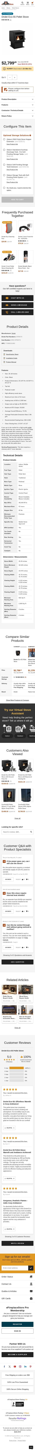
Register (17, 1324)
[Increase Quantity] (14, 77)
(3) (10, 20)
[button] (17, 305)
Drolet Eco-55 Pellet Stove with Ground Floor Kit (8, 777)
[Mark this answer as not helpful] (26, 879)
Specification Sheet (12, 354)
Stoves (8, 8)
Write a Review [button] (17, 1243)
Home (3, 8)
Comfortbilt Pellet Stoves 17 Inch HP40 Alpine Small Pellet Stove (8, 806)
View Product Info (12, 144)
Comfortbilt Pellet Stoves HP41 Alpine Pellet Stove (24, 806)
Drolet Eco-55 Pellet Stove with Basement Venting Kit (25, 777)
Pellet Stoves (15, 8)
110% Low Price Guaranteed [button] (17, 1382)
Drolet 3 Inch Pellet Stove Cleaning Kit (8, 267)
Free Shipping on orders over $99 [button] (17, 1375)
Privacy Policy (22, 1440)
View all (18, 818)
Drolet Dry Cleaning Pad (8, 237)
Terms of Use (12, 1440)
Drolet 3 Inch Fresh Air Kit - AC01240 (25, 237)
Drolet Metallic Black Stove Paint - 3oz (25, 267)
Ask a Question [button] (17, 962)
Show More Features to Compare (17, 700)
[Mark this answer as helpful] (22, 879)
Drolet (14, 333)
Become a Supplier (17, 1354)
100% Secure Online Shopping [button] (18, 1389)
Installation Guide (11, 358)
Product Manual (11, 362)
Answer (8, 879)
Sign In (17, 1331)
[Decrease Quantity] (9, 77)
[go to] (9, 227)
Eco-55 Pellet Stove (20, 660)
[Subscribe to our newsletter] (30, 1268)
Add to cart (17, 199)
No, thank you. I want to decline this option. (19, 189)
